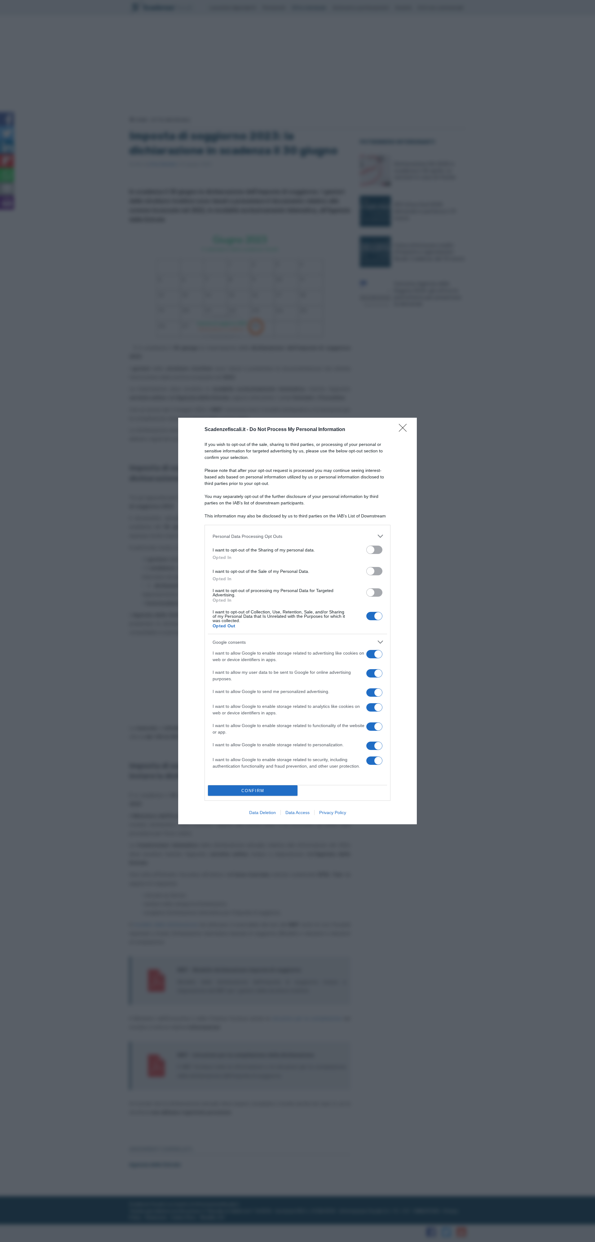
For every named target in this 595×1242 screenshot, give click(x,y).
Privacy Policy (332, 812)
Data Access (297, 812)
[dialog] (297, 621)
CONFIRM (252, 790)
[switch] (374, 550)
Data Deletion (262, 812)
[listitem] (297, 536)
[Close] (405, 430)
